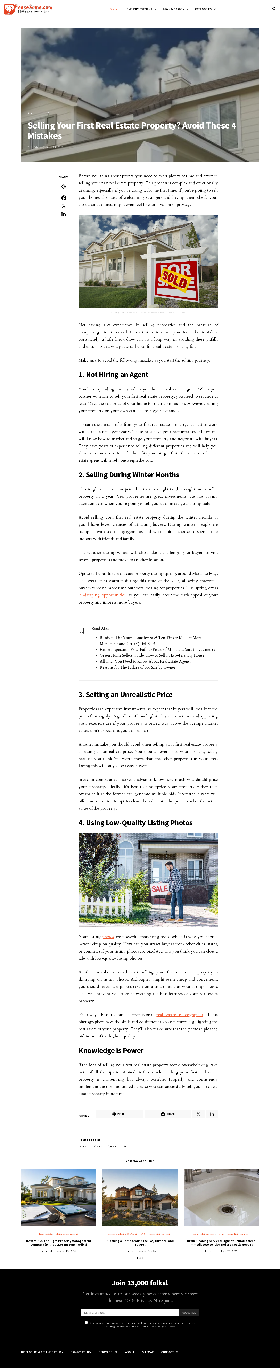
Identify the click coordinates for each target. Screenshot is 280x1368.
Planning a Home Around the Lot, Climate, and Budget (139, 1242)
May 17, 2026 (229, 1251)
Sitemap (148, 1352)
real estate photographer (179, 1014)
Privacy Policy (81, 1352)
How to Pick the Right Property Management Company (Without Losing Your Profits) (58, 1242)
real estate (131, 1146)
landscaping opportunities (102, 595)
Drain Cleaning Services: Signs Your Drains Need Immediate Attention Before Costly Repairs (221, 1242)
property (114, 1146)
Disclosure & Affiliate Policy (42, 1352)
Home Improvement (138, 9)
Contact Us (169, 1352)
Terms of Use (108, 1352)
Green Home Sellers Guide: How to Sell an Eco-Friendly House (152, 655)
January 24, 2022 (53, 147)
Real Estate (34, 113)
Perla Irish (33, 147)
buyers (85, 1146)
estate (99, 1146)
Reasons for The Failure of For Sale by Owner (137, 667)
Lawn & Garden (173, 9)
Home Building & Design (123, 1233)
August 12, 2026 (66, 1251)
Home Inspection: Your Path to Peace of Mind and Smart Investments (157, 649)
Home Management (67, 1233)
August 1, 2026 (148, 1251)
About (129, 1352)
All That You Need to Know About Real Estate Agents (145, 661)
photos (108, 937)
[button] (137, 1258)
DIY (112, 9)
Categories (203, 9)
